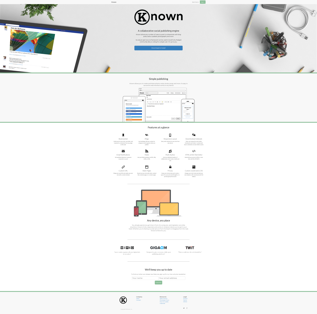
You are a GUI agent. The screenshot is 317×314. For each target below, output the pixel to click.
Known (113, 1)
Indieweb (162, 303)
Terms (185, 300)
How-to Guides (164, 302)
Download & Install (158, 48)
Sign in (202, 2)
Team (137, 298)
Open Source (195, 2)
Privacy (185, 298)
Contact (138, 300)
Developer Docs (164, 300)
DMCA (185, 302)
